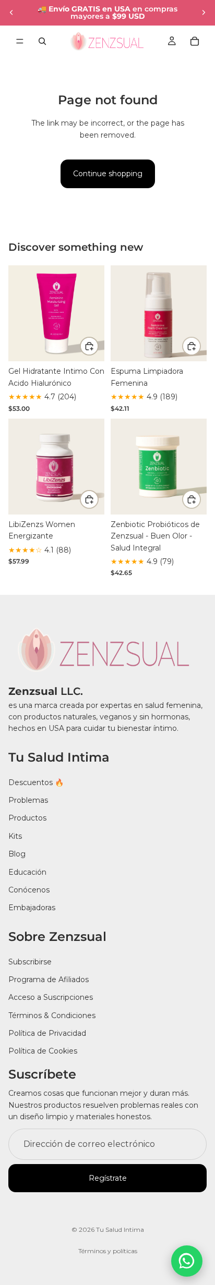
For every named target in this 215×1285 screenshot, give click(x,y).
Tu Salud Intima (120, 1229)
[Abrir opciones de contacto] (186, 1261)
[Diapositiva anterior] (11, 12)
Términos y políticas (107, 1251)
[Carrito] (194, 41)
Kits (15, 836)
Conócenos (29, 890)
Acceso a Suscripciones (50, 997)
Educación (27, 871)
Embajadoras (31, 907)
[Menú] (20, 41)
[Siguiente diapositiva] (203, 12)
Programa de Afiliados (48, 979)
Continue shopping (107, 173)
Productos (27, 818)
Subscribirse (30, 961)
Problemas (28, 800)
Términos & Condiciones (51, 1015)
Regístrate (108, 1178)
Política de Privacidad (47, 1033)
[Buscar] (42, 41)
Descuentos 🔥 (36, 782)
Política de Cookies (42, 1051)
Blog (17, 854)
